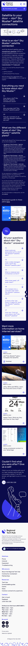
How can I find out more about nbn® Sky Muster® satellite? (12, 313)
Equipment (5, 563)
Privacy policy (5, 631)
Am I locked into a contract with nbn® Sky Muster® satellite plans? (12, 290)
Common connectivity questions (12, 591)
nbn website (5, 194)
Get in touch (6, 597)
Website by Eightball (7, 633)
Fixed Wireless (6, 65)
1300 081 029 (6, 601)
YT (7, 626)
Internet (4, 561)
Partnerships (6, 576)
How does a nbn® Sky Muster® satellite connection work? (10, 98)
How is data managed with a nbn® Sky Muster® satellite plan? (13, 262)
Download (8, 361)
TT (3, 622)
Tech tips (5, 582)
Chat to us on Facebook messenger (15, 548)
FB (7, 622)
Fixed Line (17, 65)
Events (4, 586)
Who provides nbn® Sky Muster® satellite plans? (11, 108)
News (3, 589)
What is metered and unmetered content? (12, 272)
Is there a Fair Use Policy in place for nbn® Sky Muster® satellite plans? (13, 302)
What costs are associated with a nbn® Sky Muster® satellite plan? (13, 251)
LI (3, 626)
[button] (26, 292)
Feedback (5, 599)
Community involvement (9, 574)
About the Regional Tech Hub (11, 572)
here (8, 202)
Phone (4, 559)
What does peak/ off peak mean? (12, 280)
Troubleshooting (7, 565)
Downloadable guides (8, 584)
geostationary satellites (9, 51)
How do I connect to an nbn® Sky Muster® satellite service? (12, 117)
